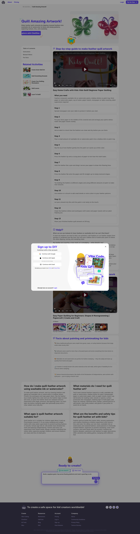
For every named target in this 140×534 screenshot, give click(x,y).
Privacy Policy (57, 268)
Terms (50, 268)
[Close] (105, 246)
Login (55, 288)
